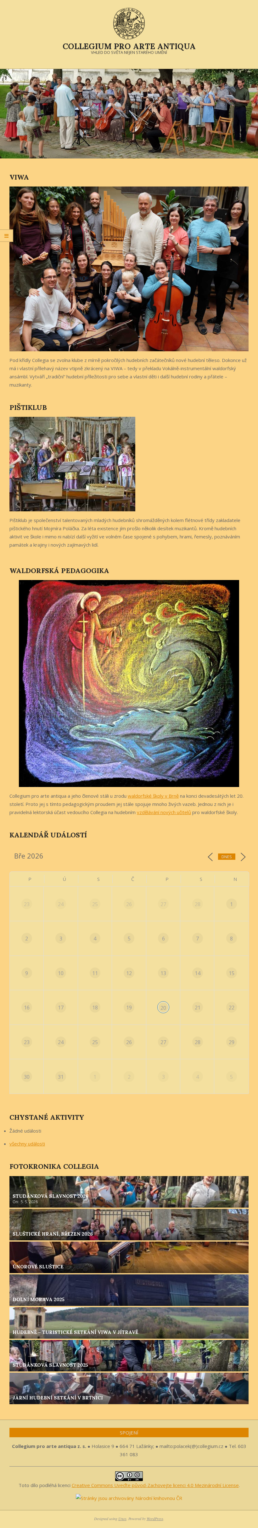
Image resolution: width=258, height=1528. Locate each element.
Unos (122, 1518)
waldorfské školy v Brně (153, 796)
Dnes (227, 856)
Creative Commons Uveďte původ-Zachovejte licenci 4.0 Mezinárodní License (155, 1485)
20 (163, 1007)
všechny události (27, 1143)
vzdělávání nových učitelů (164, 812)
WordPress (155, 1518)
